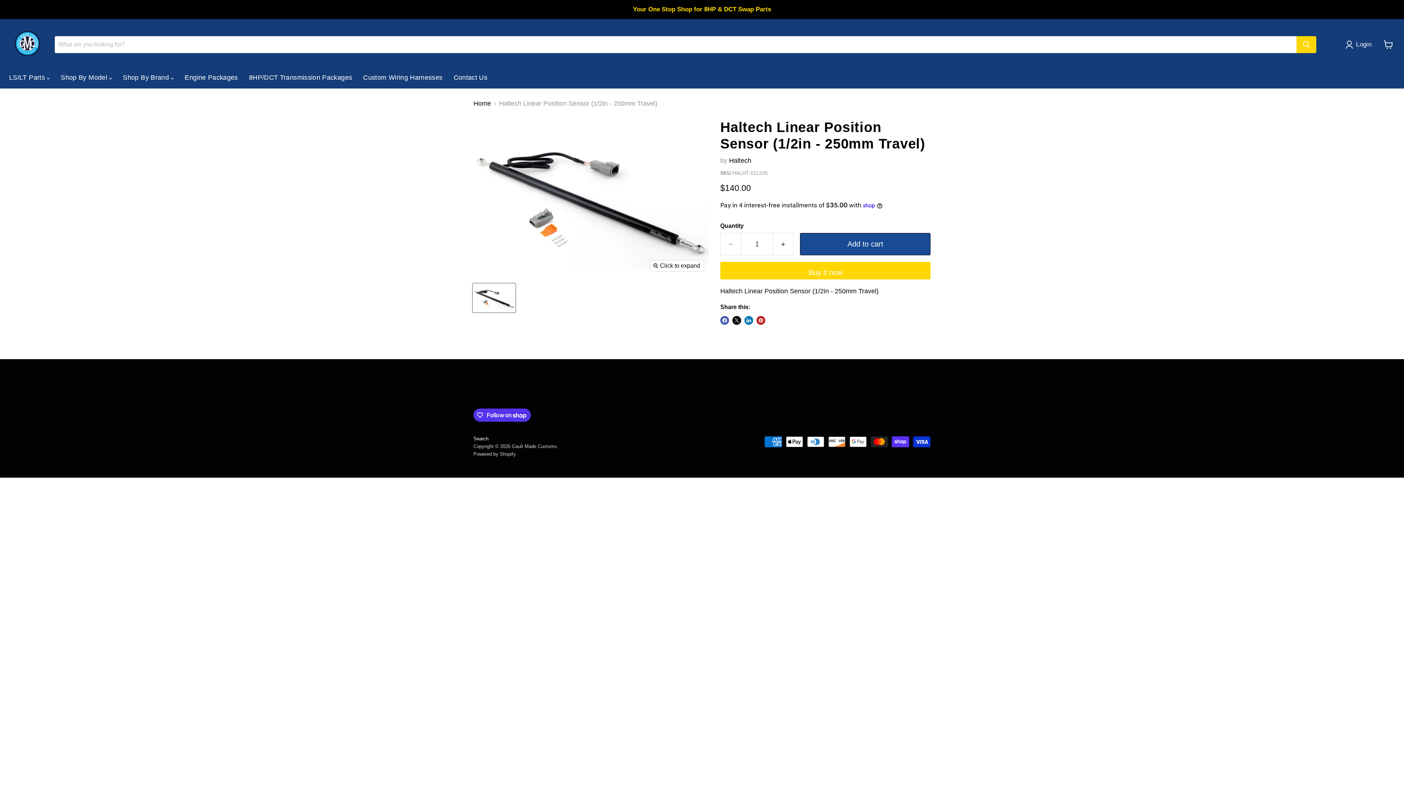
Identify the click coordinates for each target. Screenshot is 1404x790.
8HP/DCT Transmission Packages (300, 77)
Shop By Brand (147, 77)
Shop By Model (85, 77)
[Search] (1306, 44)
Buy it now (825, 272)
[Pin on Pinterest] (760, 320)
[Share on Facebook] (724, 320)
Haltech (740, 160)
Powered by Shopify (494, 454)
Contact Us (471, 77)
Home (482, 103)
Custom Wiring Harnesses (402, 77)
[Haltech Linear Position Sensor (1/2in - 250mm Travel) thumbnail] (494, 297)
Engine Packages (211, 77)
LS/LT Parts (28, 77)
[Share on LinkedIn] (748, 320)
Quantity (732, 226)
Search (480, 438)
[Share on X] (736, 320)
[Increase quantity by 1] (783, 244)
